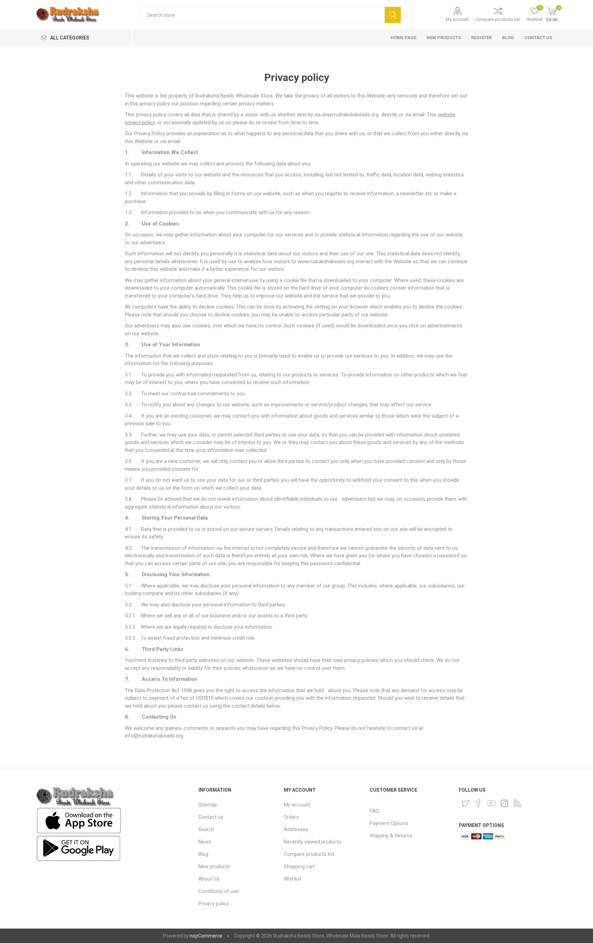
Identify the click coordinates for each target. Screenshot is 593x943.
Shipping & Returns (391, 836)
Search (393, 15)
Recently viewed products (312, 842)
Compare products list (498, 19)
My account (457, 19)
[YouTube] (491, 803)
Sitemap (207, 805)
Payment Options (389, 823)
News (204, 842)
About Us (208, 879)
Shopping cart (299, 866)
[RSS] (517, 803)
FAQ (374, 811)
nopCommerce (206, 936)
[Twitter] (465, 803)
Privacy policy (213, 903)
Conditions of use (218, 891)
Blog (203, 854)
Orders (291, 817)
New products (214, 866)
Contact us (210, 817)
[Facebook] (478, 803)
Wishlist (292, 879)
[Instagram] (504, 803)
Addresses (296, 829)
